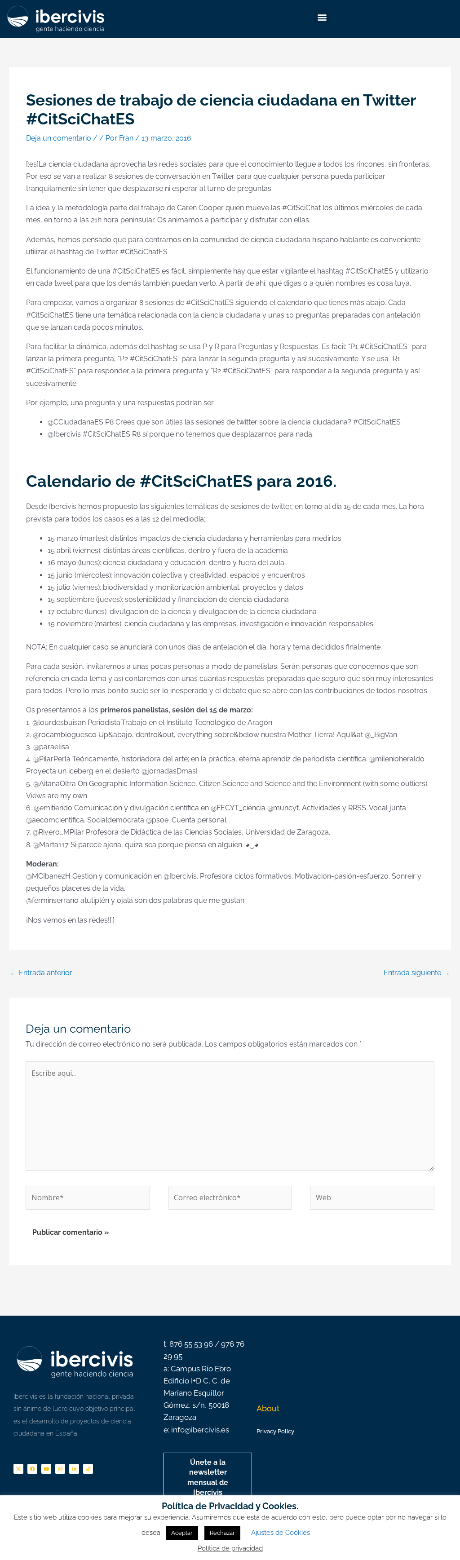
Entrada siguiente (417, 972)
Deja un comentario (58, 138)
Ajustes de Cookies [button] (280, 1533)
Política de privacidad (230, 1548)
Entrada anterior (41, 972)
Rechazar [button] (222, 1532)
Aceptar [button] (182, 1532)
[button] (321, 16)
